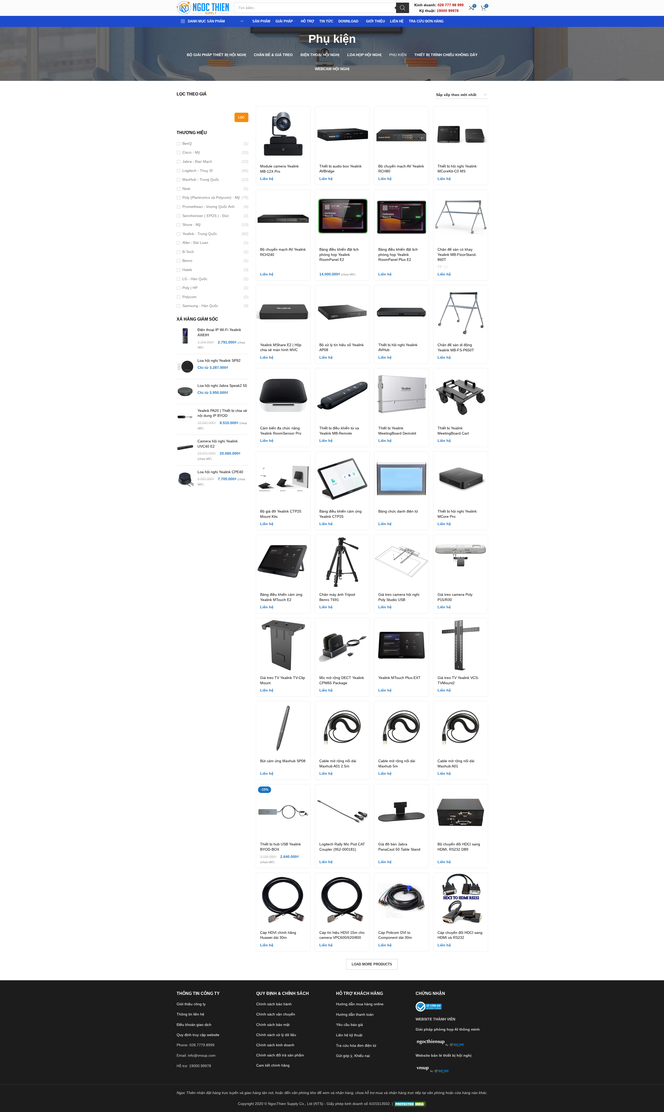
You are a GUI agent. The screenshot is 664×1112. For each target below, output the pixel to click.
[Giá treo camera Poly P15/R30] (461, 562)
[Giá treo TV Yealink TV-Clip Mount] (283, 645)
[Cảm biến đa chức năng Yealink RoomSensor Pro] (283, 396)
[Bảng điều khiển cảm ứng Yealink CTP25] (342, 479)
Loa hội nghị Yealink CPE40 (220, 472)
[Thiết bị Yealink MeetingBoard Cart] (461, 396)
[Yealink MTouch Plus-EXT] (401, 645)
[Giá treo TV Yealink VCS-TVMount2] (461, 645)
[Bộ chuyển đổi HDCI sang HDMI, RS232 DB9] (461, 812)
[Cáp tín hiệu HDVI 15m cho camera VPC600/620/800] (342, 900)
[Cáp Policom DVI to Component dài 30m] (401, 900)
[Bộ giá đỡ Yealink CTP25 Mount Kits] (283, 479)
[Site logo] (203, 7)
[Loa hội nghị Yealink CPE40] (185, 478)
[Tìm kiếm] (402, 8)
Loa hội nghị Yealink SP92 (219, 360)
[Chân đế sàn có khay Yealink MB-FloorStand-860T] (461, 217)
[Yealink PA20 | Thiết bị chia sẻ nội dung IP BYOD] (185, 419)
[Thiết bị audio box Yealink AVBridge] (342, 134)
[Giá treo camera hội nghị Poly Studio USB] (401, 562)
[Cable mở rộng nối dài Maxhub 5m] (401, 728)
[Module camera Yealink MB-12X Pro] (283, 134)
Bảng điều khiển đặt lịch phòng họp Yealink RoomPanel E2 (339, 254)
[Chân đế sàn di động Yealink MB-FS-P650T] (461, 312)
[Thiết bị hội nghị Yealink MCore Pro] (461, 479)
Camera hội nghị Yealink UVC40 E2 (218, 443)
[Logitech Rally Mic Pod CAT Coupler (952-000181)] (342, 812)
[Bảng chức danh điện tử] (401, 479)
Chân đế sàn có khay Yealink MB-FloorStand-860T (457, 254)
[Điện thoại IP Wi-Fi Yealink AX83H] (185, 338)
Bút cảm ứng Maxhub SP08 (283, 761)
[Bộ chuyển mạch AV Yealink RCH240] (283, 217)
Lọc (241, 117)
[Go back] (301, 39)
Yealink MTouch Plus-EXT (399, 678)
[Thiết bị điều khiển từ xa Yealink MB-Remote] (342, 396)
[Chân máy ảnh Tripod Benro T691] (342, 562)
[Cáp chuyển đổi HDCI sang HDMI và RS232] (461, 900)
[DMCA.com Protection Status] (410, 1104)
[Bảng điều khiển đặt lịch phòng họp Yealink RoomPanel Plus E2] (401, 217)
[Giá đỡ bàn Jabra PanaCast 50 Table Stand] (401, 812)
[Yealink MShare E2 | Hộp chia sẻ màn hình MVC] (283, 312)
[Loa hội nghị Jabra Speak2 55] (185, 391)
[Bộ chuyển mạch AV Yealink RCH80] (401, 134)
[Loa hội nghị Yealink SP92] (185, 366)
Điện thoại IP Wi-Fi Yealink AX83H (219, 332)
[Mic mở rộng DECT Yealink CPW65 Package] (342, 645)
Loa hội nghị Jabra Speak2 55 (222, 385)
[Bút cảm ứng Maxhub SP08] (283, 728)
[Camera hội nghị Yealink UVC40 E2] (185, 450)
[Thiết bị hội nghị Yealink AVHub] (401, 312)
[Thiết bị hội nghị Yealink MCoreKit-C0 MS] (461, 134)
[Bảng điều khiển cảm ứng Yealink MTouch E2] (283, 562)
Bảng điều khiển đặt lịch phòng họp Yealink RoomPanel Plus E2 (398, 254)
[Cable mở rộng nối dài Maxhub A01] (461, 728)
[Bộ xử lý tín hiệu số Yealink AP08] (342, 312)
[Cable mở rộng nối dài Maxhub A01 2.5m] (342, 728)
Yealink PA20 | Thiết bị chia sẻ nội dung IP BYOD (222, 413)
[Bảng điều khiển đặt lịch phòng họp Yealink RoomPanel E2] (342, 217)
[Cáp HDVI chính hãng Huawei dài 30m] (283, 900)
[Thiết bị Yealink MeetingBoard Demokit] (401, 396)
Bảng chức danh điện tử (398, 511)
